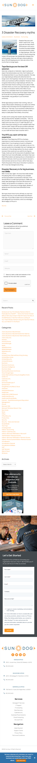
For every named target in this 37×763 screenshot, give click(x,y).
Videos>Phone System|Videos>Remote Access (16, 439)
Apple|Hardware (6, 349)
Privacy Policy (18, 733)
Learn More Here (21, 760)
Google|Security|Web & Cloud (11, 386)
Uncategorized (6, 428)
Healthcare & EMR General (10, 394)
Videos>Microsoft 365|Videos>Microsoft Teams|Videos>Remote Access (14, 434)
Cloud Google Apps (7, 373)
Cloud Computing (19, 717)
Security (4, 420)
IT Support (18, 705)
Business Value (6, 369)
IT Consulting (18, 708)
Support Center (18, 730)
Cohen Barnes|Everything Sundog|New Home (16, 375)
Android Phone (6, 341)
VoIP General (5, 449)
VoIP (3, 447)
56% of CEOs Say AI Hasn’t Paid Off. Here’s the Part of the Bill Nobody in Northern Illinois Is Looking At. (18, 317)
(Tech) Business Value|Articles (11, 332)
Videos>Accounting (8, 429)
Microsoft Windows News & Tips (11, 408)
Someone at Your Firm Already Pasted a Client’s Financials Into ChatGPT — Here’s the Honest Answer (18, 313)
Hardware (5, 388)
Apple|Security (6, 351)
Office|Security (6, 416)
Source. (4, 205)
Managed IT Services (18, 703)
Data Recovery (18, 710)
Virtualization (6, 441)
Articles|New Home (7, 357)
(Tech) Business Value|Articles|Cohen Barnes (15, 334)
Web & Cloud (6, 451)
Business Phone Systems (18, 715)
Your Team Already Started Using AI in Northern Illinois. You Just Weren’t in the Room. (18, 320)
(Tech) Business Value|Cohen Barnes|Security (16, 335)
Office (3, 414)
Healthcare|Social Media (9, 398)
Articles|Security (7, 359)
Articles (4, 353)
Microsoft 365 (6, 406)
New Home (5, 410)
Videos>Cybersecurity (9, 431)
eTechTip (4, 381)
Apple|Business (6, 347)
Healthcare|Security (8, 396)
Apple (3, 345)
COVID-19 (5, 377)
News (3, 412)
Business (4, 363)
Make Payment (18, 728)
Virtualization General (8, 443)
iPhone (4, 404)
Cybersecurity (6, 379)
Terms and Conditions (18, 735)
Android (4, 339)
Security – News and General (10, 422)
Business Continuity (8, 365)
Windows (4, 453)
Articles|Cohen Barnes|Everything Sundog (15, 355)
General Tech (6, 384)
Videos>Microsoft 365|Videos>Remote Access (16, 437)
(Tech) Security (6, 337)
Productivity (5, 418)
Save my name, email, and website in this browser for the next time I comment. (17, 275)
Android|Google (6, 343)
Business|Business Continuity (11, 371)
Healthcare (5, 392)
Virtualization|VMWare (8, 445)
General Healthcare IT (8, 382)
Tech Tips (5, 426)
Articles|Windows (7, 361)
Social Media (5, 424)
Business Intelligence (8, 367)
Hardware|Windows (8, 390)
